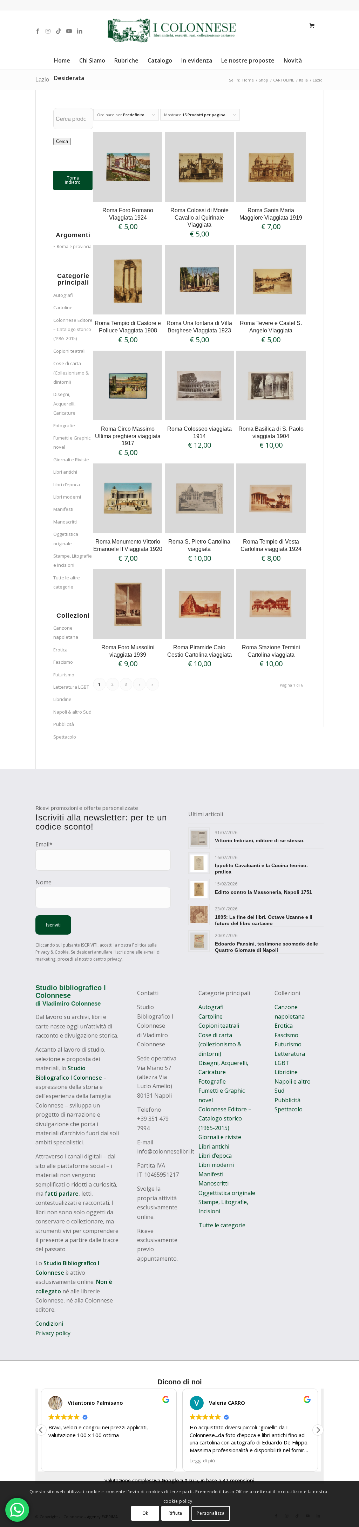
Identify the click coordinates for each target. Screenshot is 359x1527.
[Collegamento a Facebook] (37, 31)
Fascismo (63, 662)
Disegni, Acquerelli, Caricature (64, 403)
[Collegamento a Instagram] (48, 31)
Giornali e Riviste (71, 459)
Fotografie (64, 425)
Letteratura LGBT (71, 687)
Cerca (62, 141)
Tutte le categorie (221, 1225)
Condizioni (50, 1323)
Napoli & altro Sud (72, 712)
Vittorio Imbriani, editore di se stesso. (260, 840)
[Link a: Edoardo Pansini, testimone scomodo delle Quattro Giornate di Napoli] (199, 941)
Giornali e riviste (219, 1137)
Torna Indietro (73, 180)
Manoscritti (65, 522)
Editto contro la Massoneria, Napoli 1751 (263, 892)
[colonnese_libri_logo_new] (180, 31)
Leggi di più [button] (202, 1460)
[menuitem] (62, 60)
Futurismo (63, 674)
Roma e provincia (74, 246)
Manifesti (63, 509)
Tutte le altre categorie (66, 582)
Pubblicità (63, 724)
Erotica (60, 649)
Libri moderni (67, 497)
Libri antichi (65, 472)
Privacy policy (52, 1333)
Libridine (62, 699)
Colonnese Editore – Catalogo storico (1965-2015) (73, 329)
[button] (318, 1430)
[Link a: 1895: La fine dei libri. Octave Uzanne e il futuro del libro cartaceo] (199, 914)
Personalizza (210, 1513)
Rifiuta (175, 1513)
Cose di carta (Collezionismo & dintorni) (71, 372)
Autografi (63, 295)
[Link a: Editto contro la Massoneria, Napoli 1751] (199, 889)
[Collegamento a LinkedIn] (79, 31)
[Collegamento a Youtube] (69, 31)
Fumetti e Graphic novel (71, 442)
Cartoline (63, 307)
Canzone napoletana (65, 632)
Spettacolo (64, 737)
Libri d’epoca (66, 484)
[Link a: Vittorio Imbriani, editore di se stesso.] (199, 838)
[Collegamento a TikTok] (58, 31)
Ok (145, 1513)
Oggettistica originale (65, 538)
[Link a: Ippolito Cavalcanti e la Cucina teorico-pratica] (199, 863)
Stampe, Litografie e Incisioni (72, 560)
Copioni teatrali (69, 351)
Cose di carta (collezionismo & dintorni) (219, 1044)
